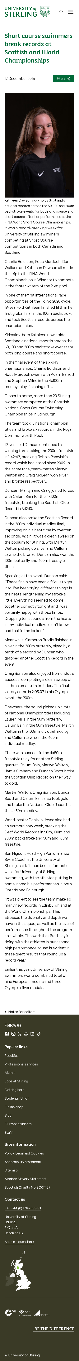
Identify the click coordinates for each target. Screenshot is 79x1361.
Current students (18, 1124)
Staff (9, 1132)
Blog (8, 1115)
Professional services (21, 1064)
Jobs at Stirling (16, 1081)
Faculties (12, 1055)
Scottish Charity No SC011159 (27, 1187)
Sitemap (11, 1170)
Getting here (14, 1090)
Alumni (10, 1072)
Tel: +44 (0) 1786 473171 (23, 1208)
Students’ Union (17, 1098)
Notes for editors (21, 1012)
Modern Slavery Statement (26, 1179)
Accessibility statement (23, 1162)
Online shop (14, 1107)
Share (61, 78)
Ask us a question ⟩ (19, 1242)
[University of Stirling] (27, 11)
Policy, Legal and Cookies (24, 1153)
